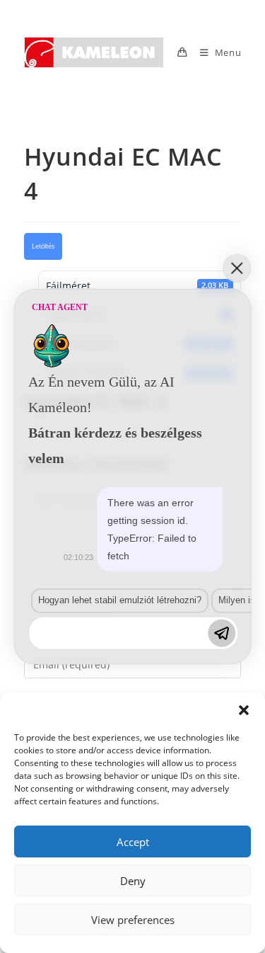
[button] (244, 710)
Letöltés (43, 246)
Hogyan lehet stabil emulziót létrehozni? (119, 600)
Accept (133, 842)
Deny (133, 881)
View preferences (133, 920)
